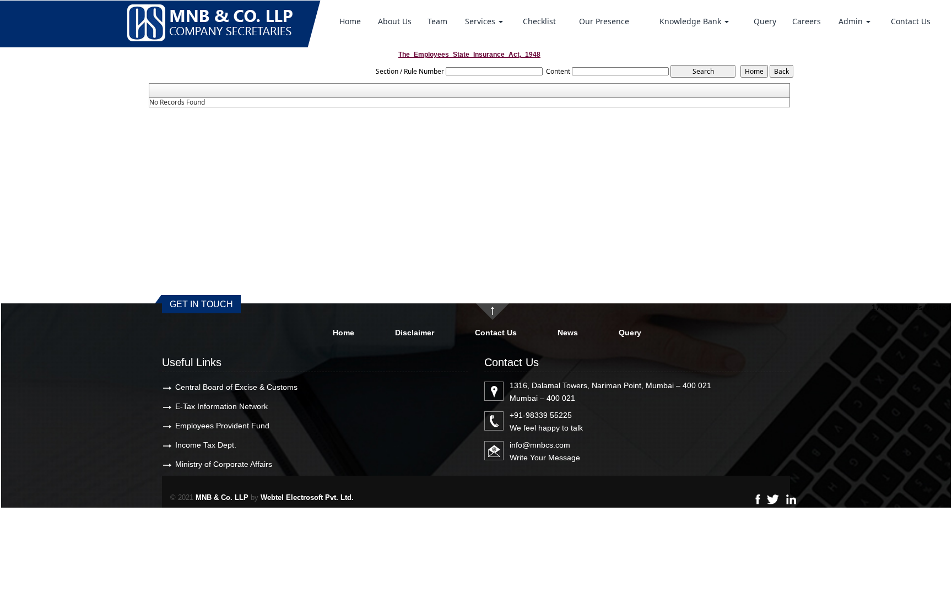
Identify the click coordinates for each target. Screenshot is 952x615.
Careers (806, 21)
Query (765, 21)
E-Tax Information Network (221, 406)
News (568, 332)
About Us (395, 21)
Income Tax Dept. (205, 444)
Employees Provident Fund (222, 425)
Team (437, 21)
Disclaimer (414, 332)
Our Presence (604, 21)
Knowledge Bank (691, 21)
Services (481, 21)
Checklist (539, 21)
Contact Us (911, 21)
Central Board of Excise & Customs (236, 387)
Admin (852, 21)
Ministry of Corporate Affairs (223, 464)
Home (350, 21)
